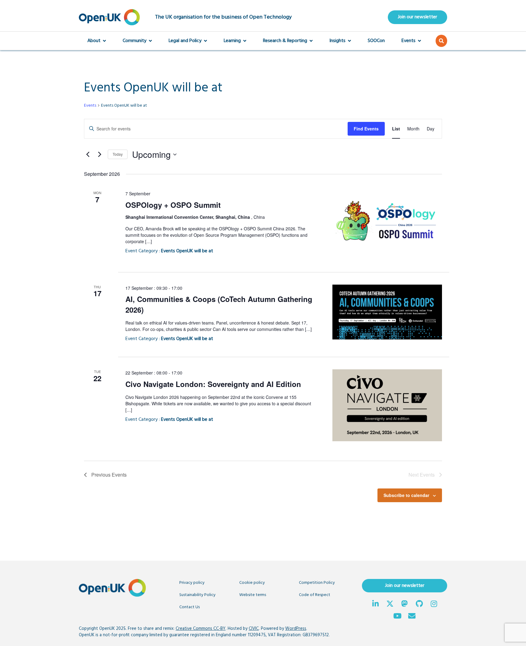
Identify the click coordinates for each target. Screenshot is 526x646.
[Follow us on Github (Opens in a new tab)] (419, 604)
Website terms (252, 594)
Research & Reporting (285, 40)
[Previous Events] (87, 154)
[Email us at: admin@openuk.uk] (411, 616)
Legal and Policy (185, 40)
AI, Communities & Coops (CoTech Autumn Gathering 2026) (218, 304)
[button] (441, 41)
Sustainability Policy (197, 594)
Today (118, 154)
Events (409, 40)
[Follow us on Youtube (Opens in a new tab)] (397, 616)
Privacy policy (192, 582)
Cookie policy (252, 582)
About (93, 40)
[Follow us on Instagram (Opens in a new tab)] (433, 604)
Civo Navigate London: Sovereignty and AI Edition (213, 384)
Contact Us (189, 607)
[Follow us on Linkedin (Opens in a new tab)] (375, 604)
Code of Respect (314, 594)
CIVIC (254, 628)
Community (134, 40)
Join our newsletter (417, 17)
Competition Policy (317, 582)
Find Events (366, 129)
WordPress (295, 628)
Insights (337, 40)
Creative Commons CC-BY (201, 628)
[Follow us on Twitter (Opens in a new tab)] (389, 604)
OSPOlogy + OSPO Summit (173, 205)
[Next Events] (99, 154)
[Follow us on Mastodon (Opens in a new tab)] (404, 604)
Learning (232, 40)
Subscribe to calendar (406, 495)
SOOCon (376, 41)
